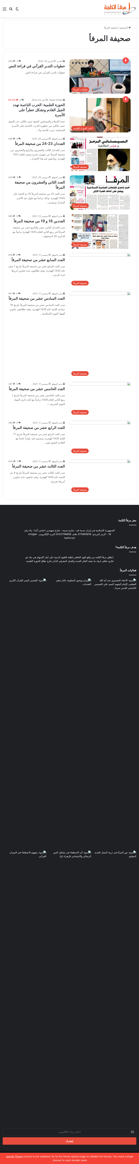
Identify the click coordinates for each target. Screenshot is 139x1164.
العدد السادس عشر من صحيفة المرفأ (37, 298)
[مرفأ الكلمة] (119, 9)
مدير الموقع (57, 138)
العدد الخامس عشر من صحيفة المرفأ (37, 389)
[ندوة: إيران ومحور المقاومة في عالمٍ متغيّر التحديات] (69, 713)
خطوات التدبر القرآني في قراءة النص (37, 66)
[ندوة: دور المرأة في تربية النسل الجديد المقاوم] (114, 986)
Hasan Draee (55, 100)
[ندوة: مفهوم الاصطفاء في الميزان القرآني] (24, 863)
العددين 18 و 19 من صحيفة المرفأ (39, 221)
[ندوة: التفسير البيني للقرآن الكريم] (24, 590)
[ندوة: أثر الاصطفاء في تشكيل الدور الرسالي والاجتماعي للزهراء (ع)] (69, 863)
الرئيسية (124, 27)
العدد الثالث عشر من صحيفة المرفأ (38, 466)
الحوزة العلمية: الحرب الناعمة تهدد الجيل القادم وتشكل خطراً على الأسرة (39, 110)
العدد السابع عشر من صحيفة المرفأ (38, 260)
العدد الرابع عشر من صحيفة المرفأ (39, 427)
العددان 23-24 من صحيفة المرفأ (40, 143)
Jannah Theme (14, 1156)
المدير (59, 61)
